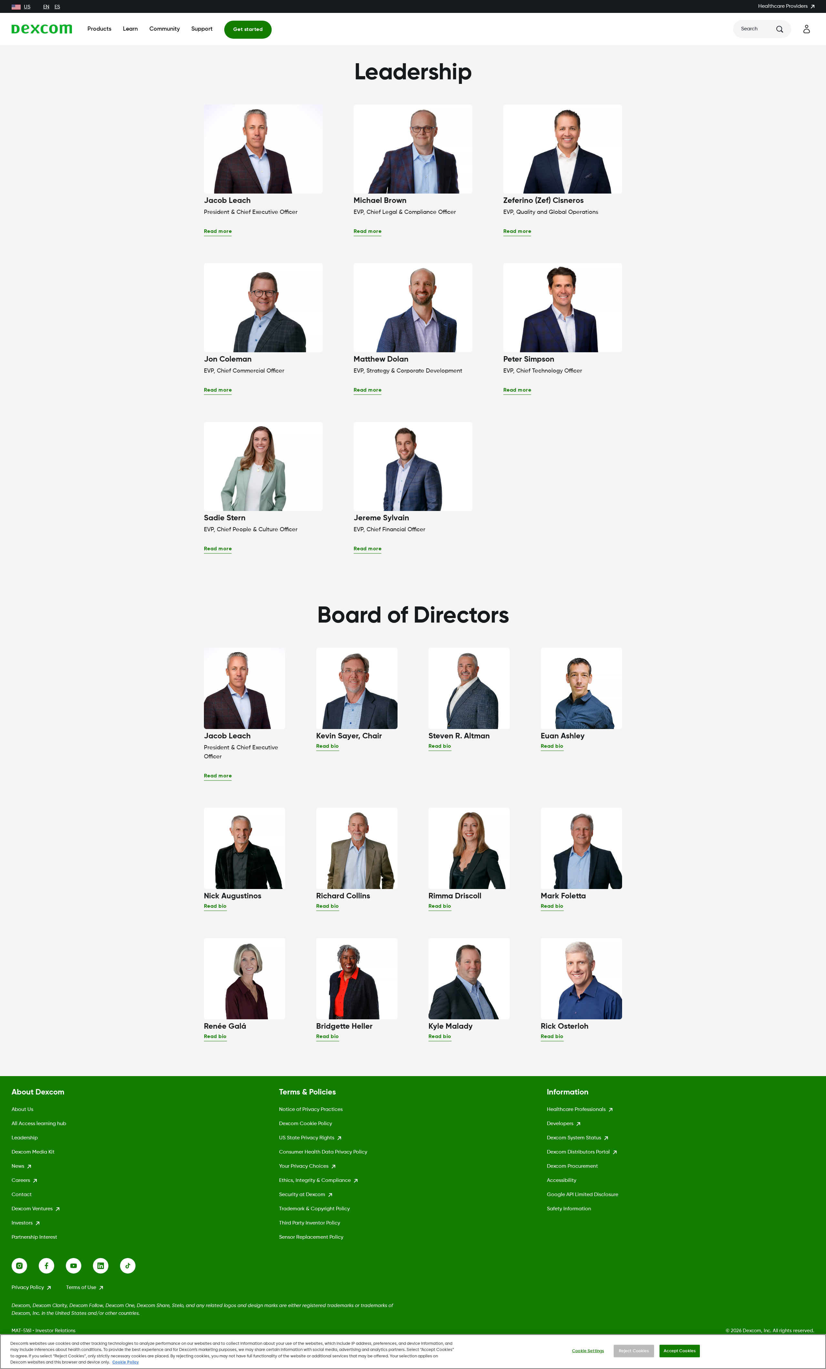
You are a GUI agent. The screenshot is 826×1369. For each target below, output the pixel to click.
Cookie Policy (125, 1362)
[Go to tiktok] (133, 1266)
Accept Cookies (680, 1351)
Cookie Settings (588, 1351)
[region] (413, 1351)
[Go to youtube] (79, 1266)
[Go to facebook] (52, 1266)
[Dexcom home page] (42, 29)
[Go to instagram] (25, 1266)
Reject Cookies (634, 1351)
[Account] (806, 29)
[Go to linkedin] (106, 1266)
